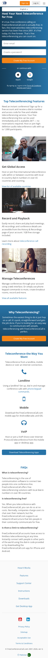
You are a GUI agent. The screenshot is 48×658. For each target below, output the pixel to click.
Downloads (24, 598)
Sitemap (24, 632)
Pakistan (23, 655)
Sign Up (25, 3)
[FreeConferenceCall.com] (4, 3)
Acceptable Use (24, 638)
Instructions (24, 590)
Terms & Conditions (34, 86)
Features (24, 575)
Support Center (24, 583)
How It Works (24, 567)
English (23, 9)
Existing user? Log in (24, 88)
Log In (36, 3)
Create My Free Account (24, 60)
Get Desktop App (24, 606)
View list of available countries (16, 186)
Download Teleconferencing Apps (24, 452)
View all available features (14, 298)
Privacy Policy (24, 626)
